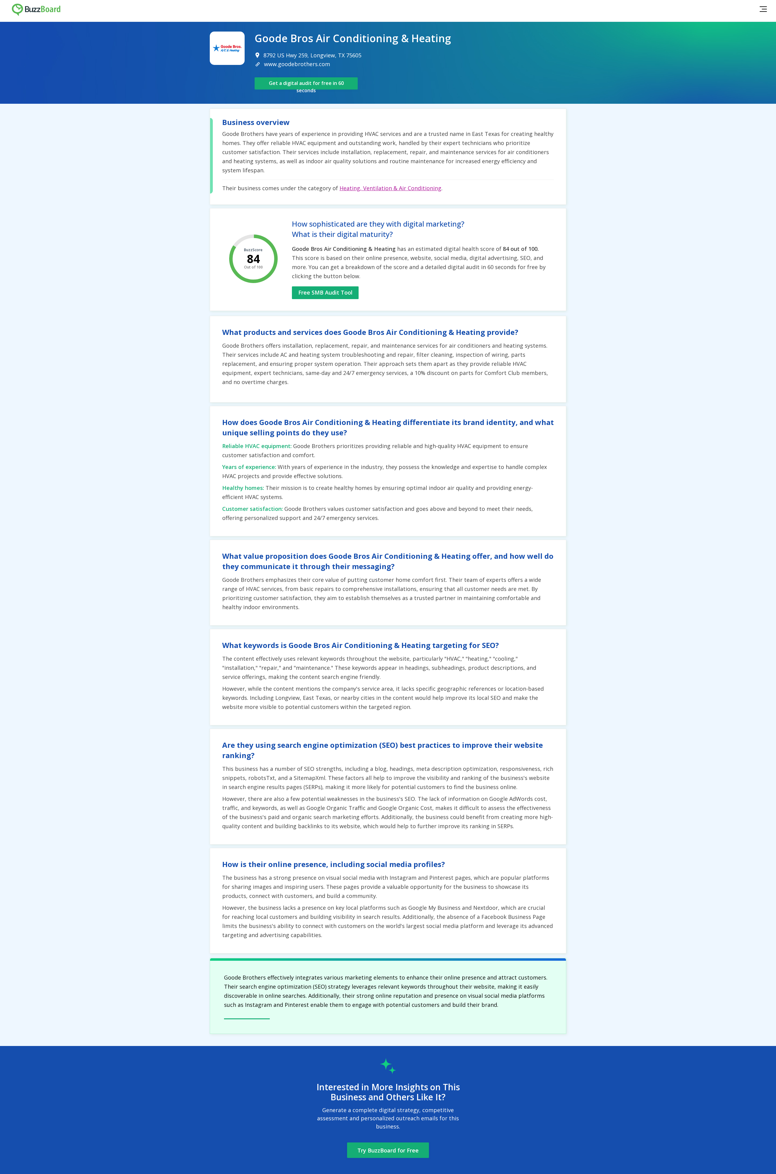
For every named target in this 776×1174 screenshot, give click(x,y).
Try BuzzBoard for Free (388, 1150)
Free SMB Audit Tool (325, 292)
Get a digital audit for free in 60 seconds (306, 84)
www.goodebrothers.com (297, 64)
